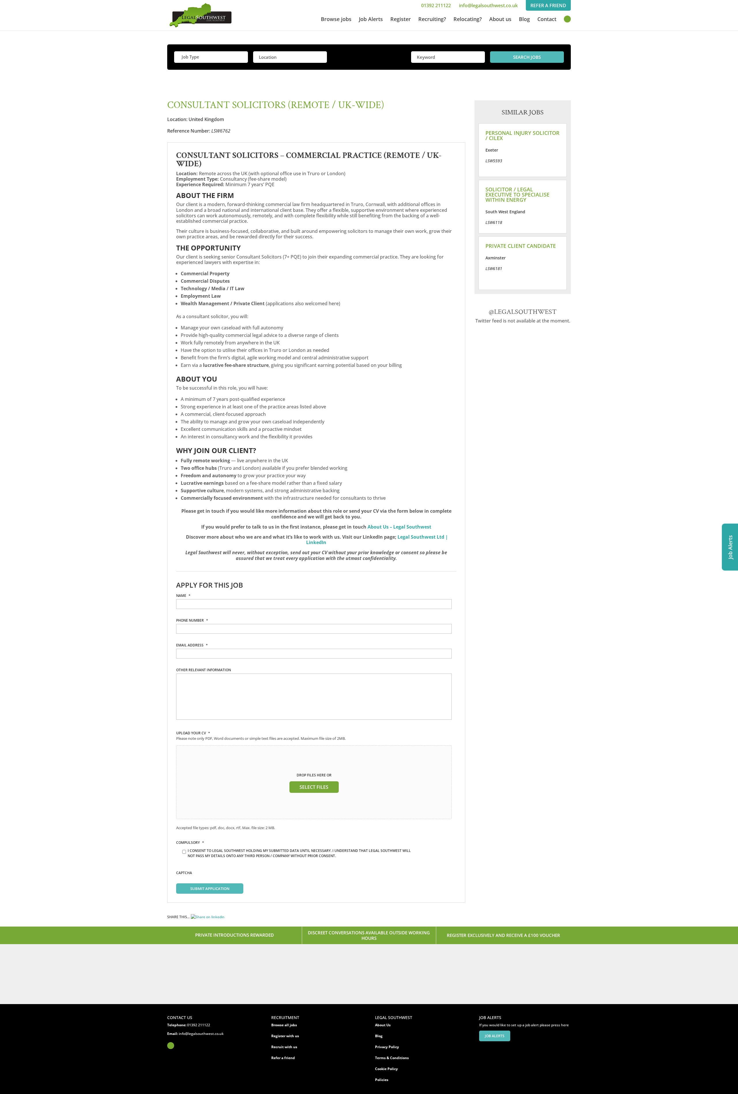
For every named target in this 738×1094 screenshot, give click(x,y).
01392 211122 (436, 5)
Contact (546, 19)
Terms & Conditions (392, 1057)
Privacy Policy (387, 1046)
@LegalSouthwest (523, 311)
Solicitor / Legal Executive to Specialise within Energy (517, 194)
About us (500, 19)
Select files (314, 787)
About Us (383, 1025)
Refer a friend (283, 1057)
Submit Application (209, 888)
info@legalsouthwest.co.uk (488, 5)
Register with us (285, 1035)
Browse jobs (336, 19)
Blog (524, 19)
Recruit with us (284, 1046)
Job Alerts (371, 19)
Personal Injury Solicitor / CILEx (522, 135)
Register (400, 19)
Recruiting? (432, 19)
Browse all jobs (284, 1025)
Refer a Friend (548, 5)
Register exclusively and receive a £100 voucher (503, 935)
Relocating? (467, 19)
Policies (381, 1079)
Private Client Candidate (520, 245)
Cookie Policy (386, 1068)
